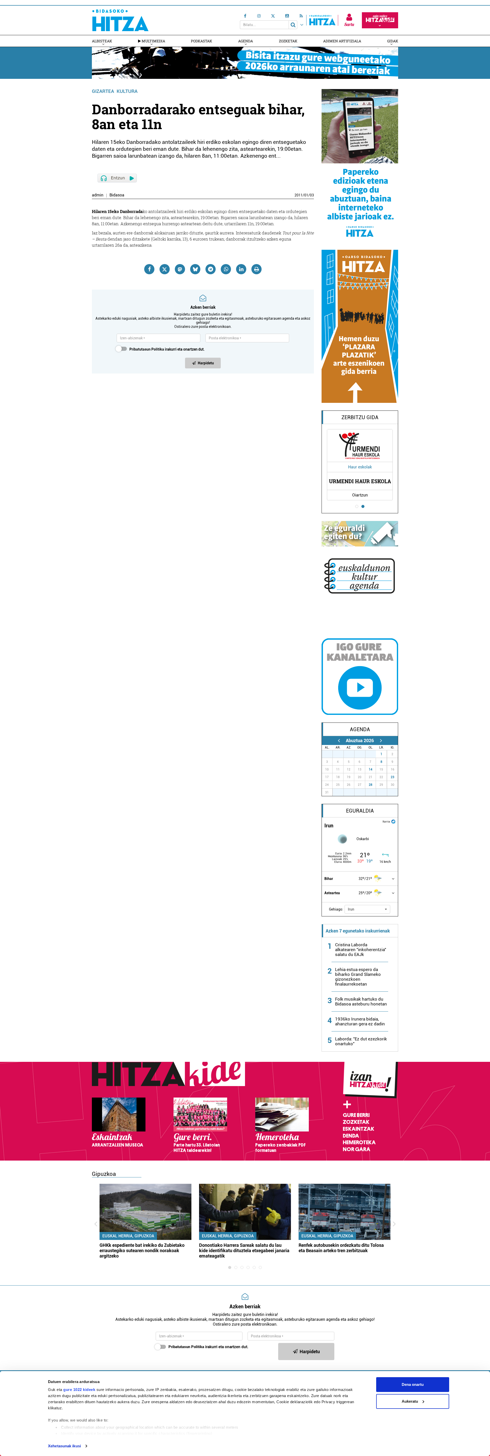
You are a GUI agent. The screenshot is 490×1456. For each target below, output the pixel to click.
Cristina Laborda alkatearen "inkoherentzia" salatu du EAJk (360, 949)
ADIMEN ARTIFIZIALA (342, 41)
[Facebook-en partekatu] (149, 269)
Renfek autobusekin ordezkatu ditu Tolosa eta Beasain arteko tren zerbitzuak (341, 1247)
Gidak (392, 41)
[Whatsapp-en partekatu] (226, 269)
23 (392, 777)
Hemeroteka (359, 1142)
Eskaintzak (358, 1129)
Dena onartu (413, 1384)
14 (370, 769)
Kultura (127, 91)
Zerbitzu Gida (359, 417)
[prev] (339, 740)
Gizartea (103, 91)
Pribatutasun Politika (146, 349)
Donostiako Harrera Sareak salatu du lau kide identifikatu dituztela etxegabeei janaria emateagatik (244, 1250)
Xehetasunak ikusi (64, 1446)
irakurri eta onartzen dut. (167, 349)
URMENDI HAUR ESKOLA (360, 481)
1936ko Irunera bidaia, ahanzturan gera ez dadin (360, 1021)
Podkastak (201, 41)
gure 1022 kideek (79, 1389)
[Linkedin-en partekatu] (241, 269)
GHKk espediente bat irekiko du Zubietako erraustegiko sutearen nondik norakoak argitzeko (142, 1250)
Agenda (245, 41)
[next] (381, 740)
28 (370, 785)
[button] (367, 909)
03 (312, 195)
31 (373, 754)
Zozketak (288, 41)
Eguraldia (360, 811)
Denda (351, 1136)
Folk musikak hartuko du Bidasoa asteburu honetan (361, 1001)
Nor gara (356, 1149)
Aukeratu (410, 1401)
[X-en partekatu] (165, 269)
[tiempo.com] (393, 821)
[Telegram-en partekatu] (210, 269)
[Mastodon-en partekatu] (180, 269)
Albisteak (102, 41)
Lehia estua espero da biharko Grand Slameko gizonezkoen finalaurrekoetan (358, 977)
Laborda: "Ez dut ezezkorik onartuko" (361, 1041)
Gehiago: (336, 909)
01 (306, 195)
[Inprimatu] (256, 269)
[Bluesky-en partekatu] (195, 269)
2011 (299, 195)
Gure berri (356, 1115)
